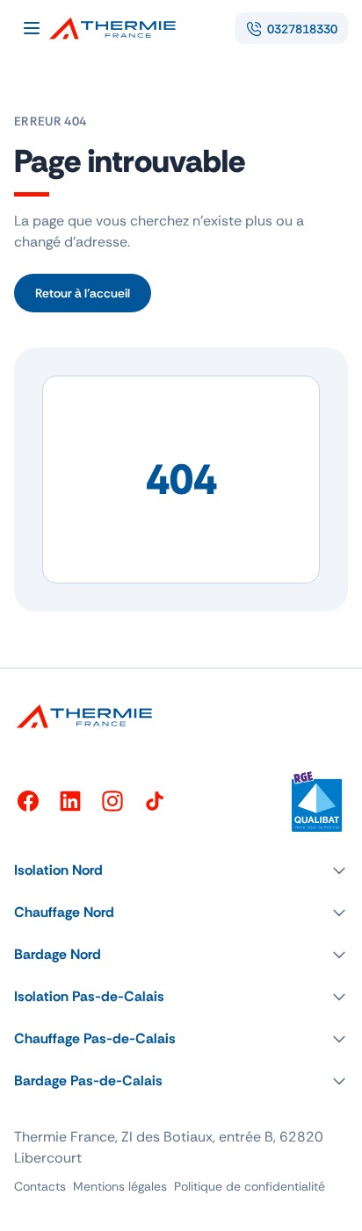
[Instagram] (112, 801)
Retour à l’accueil (82, 293)
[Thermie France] (119, 28)
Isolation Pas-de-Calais (89, 996)
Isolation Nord (58, 870)
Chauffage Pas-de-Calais (95, 1038)
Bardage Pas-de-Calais (88, 1080)
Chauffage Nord (64, 912)
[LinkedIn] (70, 801)
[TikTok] (155, 801)
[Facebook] (28, 801)
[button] (181, 870)
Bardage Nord (57, 954)
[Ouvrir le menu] (31, 28)
